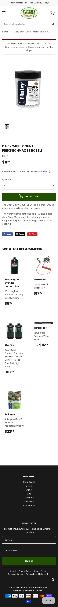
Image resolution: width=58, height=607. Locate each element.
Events (29, 489)
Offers (29, 485)
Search (13, 571)
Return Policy (40, 571)
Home (5, 31)
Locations (29, 501)
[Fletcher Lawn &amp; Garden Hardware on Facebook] (53, 579)
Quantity (6, 179)
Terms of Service (15, 574)
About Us (29, 497)
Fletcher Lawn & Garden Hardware (31, 587)
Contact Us (29, 505)
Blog (29, 493)
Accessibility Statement (37, 574)
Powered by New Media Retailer (28, 590)
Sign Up (29, 560)
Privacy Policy (25, 571)
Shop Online (29, 481)
